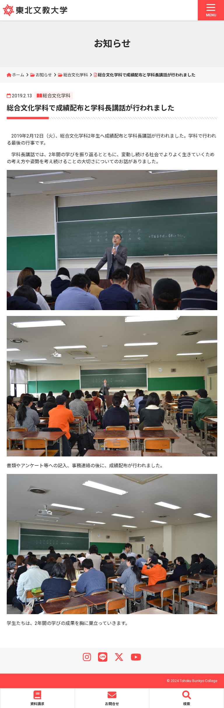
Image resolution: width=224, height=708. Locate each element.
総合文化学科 (75, 75)
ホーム (18, 75)
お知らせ (44, 75)
